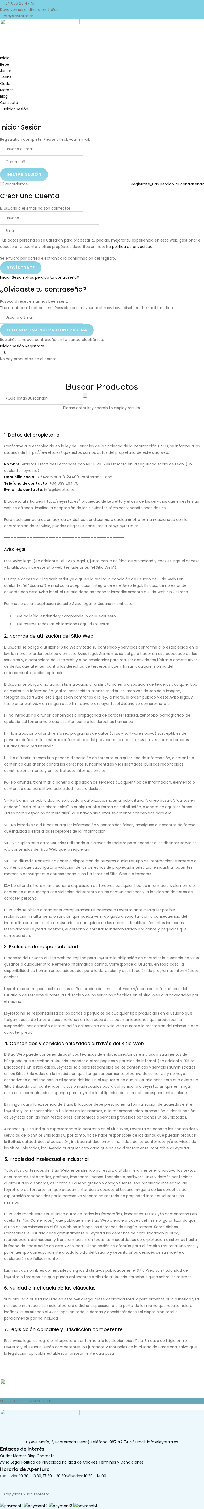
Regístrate (140, 184)
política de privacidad (132, 246)
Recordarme (16, 184)
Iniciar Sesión (12, 277)
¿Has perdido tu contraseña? (177, 184)
